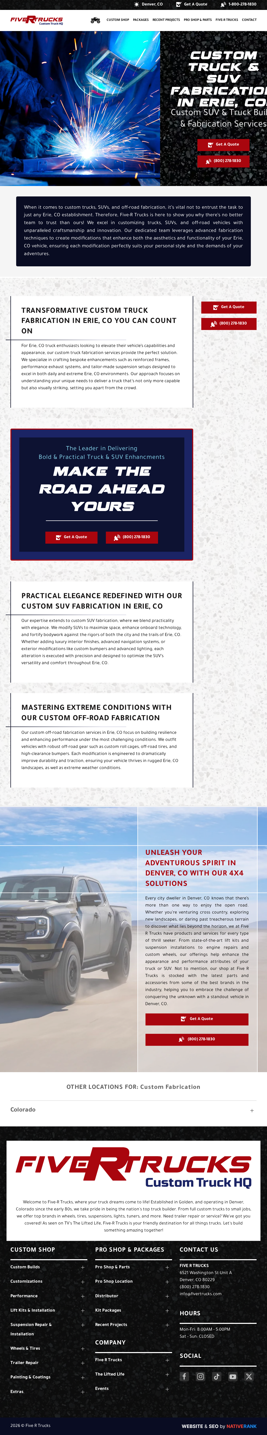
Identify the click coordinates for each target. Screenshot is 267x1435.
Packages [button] (141, 20)
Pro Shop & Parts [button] (198, 20)
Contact (249, 20)
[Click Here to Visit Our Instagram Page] (200, 1376)
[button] (148, 5)
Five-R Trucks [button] (227, 20)
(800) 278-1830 (195, 1287)
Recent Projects (166, 20)
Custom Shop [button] (118, 20)
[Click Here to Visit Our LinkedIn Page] (216, 1376)
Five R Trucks (194, 1266)
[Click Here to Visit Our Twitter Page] (249, 1376)
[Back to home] (37, 20)
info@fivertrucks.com (201, 1294)
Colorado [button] (22, 1110)
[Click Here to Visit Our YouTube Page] (233, 1376)
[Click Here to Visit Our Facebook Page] (184, 1376)
